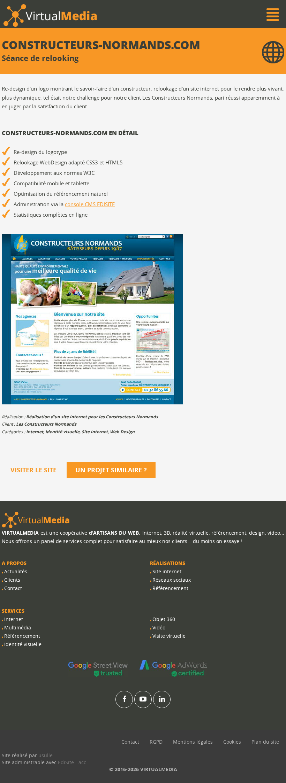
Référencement (22, 636)
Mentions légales (193, 741)
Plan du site (265, 741)
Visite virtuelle (169, 636)
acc (82, 762)
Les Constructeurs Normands (46, 424)
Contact (13, 588)
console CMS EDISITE (90, 204)
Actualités (15, 571)
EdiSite (66, 762)
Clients (12, 579)
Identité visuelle (62, 432)
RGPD (156, 741)
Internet (34, 432)
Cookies (232, 741)
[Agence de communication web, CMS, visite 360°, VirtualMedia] (36, 519)
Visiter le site (33, 470)
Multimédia (17, 627)
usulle (45, 755)
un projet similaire (111, 470)
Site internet (95, 432)
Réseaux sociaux (171, 579)
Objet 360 (163, 619)
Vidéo (158, 627)
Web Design (122, 432)
